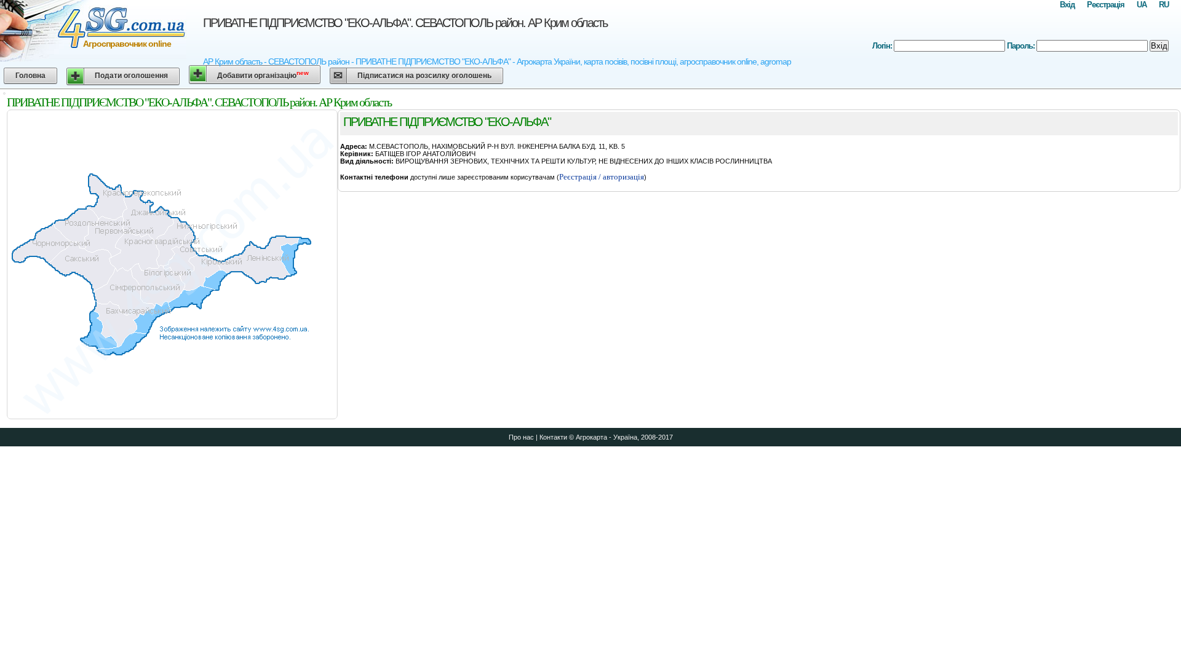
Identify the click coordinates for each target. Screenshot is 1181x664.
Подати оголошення (131, 75)
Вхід (1067, 4)
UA (1142, 4)
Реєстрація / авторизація (601, 176)
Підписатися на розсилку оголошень (424, 75)
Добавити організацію (263, 74)
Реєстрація (1105, 4)
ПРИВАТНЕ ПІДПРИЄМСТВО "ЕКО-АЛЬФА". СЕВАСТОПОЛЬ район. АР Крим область (405, 23)
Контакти (553, 437)
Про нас (521, 437)
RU (1164, 4)
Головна (30, 75)
